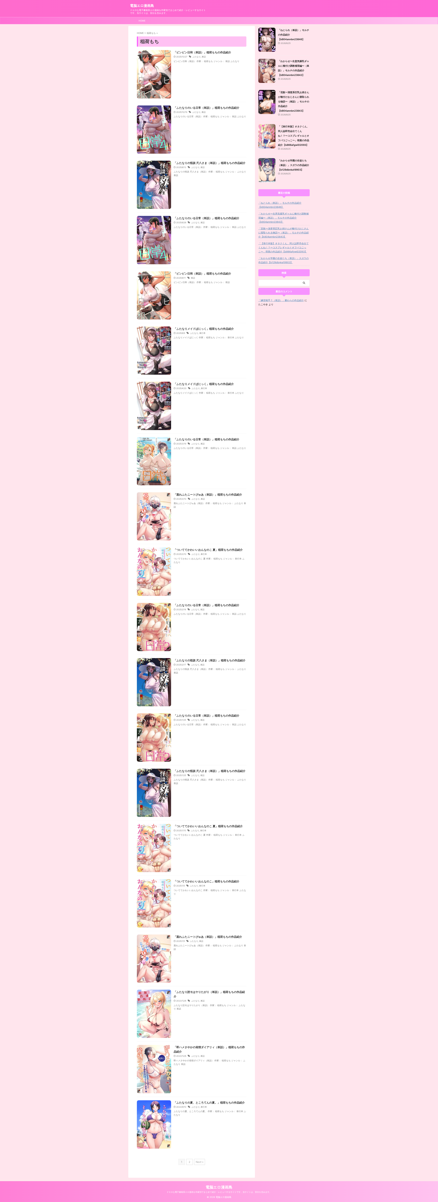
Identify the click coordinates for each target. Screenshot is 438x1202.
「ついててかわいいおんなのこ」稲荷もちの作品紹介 (206, 881)
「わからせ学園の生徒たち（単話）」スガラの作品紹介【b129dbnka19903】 (293, 165)
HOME (142, 20)
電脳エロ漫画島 (142, 6)
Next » (199, 1162)
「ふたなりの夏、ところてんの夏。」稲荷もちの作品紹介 (209, 1102)
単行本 (202, 333)
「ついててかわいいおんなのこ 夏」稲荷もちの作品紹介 (208, 549)
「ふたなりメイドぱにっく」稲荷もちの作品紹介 (204, 328)
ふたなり (196, 56)
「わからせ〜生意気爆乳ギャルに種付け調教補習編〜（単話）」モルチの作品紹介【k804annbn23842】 (283, 217)
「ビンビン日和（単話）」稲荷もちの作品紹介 (202, 52)
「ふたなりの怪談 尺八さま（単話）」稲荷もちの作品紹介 (210, 163)
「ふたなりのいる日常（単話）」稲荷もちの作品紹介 (206, 107)
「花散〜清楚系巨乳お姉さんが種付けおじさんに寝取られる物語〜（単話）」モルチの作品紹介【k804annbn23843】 (293, 101)
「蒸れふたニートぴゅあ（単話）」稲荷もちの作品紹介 (208, 494)
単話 (204, 56)
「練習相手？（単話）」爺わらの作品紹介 (281, 300)
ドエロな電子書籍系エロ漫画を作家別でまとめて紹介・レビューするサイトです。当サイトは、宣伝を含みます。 (219, 1192)
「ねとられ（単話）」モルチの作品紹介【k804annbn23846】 (279, 204)
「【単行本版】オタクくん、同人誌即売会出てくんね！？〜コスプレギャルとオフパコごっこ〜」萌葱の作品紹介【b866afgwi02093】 (293, 135)
